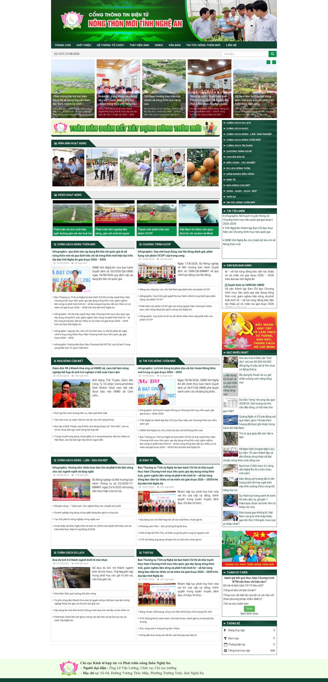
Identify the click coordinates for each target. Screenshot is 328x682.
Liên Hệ (231, 45)
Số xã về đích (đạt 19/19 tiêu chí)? (243, 585)
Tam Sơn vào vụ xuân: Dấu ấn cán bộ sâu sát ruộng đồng (84, 419)
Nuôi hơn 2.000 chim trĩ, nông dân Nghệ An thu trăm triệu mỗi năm (256, 469)
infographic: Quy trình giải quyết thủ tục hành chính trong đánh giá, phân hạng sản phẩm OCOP (177, 298)
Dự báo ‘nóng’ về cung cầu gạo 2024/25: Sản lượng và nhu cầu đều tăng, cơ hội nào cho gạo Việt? (249, 405)
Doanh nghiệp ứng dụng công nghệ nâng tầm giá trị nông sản (86, 512)
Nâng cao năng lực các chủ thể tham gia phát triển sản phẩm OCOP (175, 289)
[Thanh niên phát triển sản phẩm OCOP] (115, 213)
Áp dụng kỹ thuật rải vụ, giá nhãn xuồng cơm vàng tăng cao (255, 378)
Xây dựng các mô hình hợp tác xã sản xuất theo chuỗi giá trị (171, 519)
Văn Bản (175, 45)
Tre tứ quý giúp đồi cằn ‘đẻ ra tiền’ (256, 435)
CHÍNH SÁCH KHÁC (237, 128)
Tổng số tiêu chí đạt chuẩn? (239, 590)
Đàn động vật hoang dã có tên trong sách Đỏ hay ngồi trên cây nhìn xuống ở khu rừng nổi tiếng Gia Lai (249, 484)
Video (159, 45)
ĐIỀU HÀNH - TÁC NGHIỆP (240, 162)
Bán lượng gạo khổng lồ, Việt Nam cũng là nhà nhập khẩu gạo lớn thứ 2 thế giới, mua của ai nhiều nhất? (249, 518)
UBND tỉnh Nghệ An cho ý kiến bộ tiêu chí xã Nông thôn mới (171, 430)
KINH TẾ (148, 460)
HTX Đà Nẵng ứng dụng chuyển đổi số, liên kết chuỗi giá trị (170, 539)
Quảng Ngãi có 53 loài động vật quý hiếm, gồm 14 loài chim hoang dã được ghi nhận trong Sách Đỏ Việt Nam (249, 422)
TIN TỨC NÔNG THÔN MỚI (203, 45)
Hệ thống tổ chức (110, 45)
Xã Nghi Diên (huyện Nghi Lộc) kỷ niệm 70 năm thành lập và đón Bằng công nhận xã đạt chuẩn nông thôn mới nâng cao (248, 454)
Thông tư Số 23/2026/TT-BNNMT (248, 291)
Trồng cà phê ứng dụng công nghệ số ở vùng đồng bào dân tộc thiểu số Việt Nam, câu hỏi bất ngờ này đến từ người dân (92, 438)
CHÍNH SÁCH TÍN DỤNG (239, 145)
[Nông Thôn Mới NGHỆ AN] (68, 668)
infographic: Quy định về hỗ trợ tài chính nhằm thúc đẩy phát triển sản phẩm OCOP (176, 318)
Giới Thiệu (83, 45)
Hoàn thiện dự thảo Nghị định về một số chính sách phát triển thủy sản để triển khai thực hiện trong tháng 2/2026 (92, 528)
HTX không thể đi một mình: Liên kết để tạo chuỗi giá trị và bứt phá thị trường (176, 620)
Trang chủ (63, 45)
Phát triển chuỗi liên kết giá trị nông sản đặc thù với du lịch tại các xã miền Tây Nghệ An (90, 619)
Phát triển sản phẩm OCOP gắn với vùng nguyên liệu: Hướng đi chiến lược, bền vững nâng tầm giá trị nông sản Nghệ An (176, 308)
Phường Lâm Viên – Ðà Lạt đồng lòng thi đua (163, 526)
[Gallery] (68, 167)
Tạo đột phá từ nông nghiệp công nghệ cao (77, 519)
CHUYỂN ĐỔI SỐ (235, 157)
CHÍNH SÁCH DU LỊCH (70, 552)
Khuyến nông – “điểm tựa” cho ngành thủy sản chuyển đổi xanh (87, 506)
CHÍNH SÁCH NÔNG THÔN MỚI (76, 244)
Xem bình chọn (249, 613)
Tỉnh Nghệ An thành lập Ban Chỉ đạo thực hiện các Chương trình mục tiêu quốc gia (178, 422)
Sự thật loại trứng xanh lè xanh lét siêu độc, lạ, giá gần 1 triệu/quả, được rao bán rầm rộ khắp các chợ (257, 501)
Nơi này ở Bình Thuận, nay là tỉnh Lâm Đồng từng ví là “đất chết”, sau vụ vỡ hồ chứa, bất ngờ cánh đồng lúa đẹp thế (91, 428)
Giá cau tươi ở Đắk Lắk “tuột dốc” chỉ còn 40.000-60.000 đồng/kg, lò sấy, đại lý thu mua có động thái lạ (257, 363)
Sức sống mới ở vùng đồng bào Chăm (160, 628)
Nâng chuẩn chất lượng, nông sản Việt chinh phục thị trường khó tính (176, 612)
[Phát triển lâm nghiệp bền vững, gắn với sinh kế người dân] (72, 213)
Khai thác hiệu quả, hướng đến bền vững (75, 593)
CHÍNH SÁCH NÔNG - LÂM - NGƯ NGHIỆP (82, 460)
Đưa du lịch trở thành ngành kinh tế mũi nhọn (79, 559)
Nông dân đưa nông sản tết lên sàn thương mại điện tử (168, 635)
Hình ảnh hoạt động (72, 143)
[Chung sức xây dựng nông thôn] (135, 128)
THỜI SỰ (148, 552)
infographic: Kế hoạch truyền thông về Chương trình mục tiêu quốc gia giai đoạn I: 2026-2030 (177, 412)
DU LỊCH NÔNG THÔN (238, 168)
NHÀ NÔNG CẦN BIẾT (70, 361)
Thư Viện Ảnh (139, 45)
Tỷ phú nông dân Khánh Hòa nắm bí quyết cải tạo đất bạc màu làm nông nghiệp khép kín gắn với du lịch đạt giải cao (91, 602)
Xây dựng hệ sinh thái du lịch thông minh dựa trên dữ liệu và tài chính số (91, 610)
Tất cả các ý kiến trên (235, 603)
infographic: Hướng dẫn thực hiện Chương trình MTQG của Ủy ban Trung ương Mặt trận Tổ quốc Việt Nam (92, 346)
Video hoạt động (70, 194)
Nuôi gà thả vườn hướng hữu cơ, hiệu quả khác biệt (80, 413)
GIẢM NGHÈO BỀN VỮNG (240, 174)
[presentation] (268, 62)
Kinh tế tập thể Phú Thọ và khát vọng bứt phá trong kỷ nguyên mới (174, 533)
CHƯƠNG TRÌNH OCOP (157, 244)
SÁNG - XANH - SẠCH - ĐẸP (241, 191)
